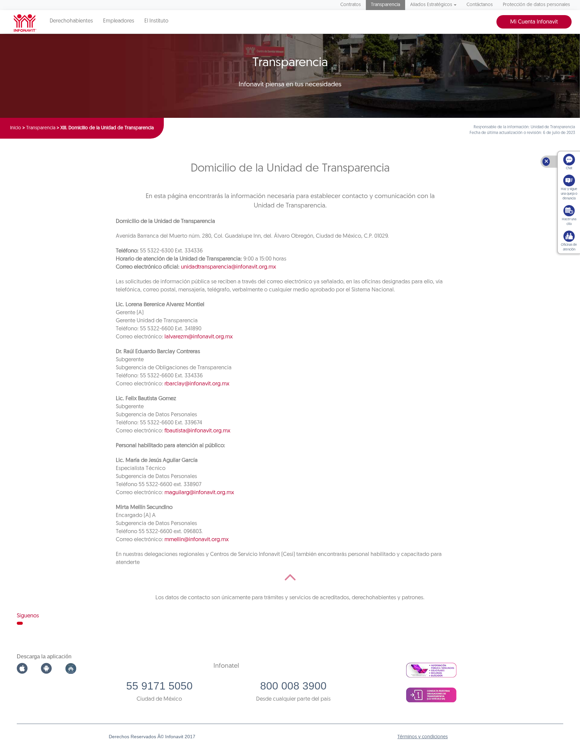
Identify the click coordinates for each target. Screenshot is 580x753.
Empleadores (118, 21)
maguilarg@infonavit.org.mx (199, 493)
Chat (569, 168)
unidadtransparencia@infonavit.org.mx (228, 267)
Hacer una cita (569, 222)
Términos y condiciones (422, 737)
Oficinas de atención (569, 247)
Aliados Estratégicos (431, 4)
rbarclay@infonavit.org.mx (196, 384)
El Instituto (156, 21)
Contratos (350, 4)
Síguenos (28, 616)
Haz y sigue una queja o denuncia (569, 194)
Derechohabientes (71, 21)
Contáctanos (480, 4)
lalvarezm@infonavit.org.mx (198, 337)
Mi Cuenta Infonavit (534, 22)
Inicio (15, 128)
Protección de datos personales (536, 4)
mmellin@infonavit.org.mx (196, 540)
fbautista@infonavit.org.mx (197, 431)
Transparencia (385, 4)
